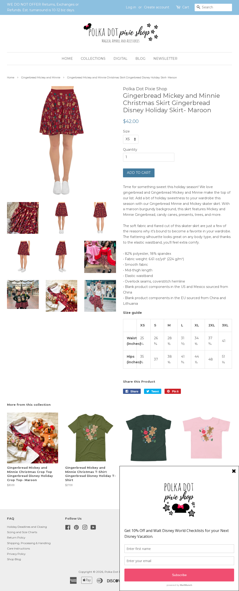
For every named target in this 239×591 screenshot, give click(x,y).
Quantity (130, 149)
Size (126, 131)
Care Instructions (18, 548)
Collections (93, 58)
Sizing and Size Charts (22, 532)
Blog (140, 58)
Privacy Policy (16, 554)
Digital (120, 58)
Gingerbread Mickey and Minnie (40, 77)
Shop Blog (14, 559)
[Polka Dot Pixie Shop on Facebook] (67, 528)
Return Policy (16, 537)
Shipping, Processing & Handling (29, 543)
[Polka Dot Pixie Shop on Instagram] (84, 528)
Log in (131, 7)
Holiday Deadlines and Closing (27, 526)
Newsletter (165, 58)
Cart (185, 7)
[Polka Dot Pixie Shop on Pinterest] (76, 528)
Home (67, 58)
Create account (156, 7)
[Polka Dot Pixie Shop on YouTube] (93, 528)
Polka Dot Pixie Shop (119, 572)
